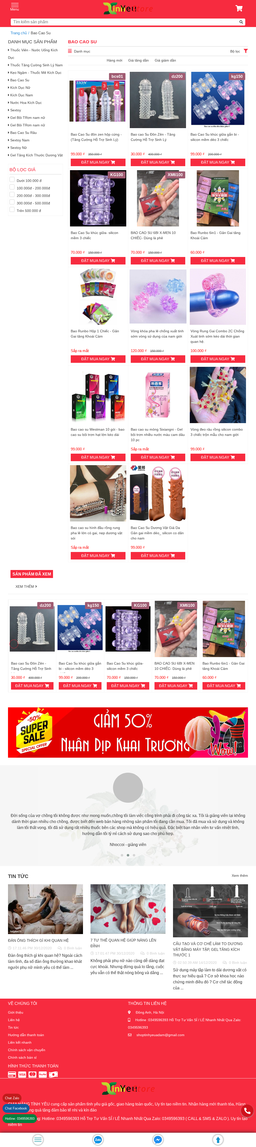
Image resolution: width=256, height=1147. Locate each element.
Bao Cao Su (19, 80)
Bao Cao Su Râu (23, 133)
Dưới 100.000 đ (29, 181)
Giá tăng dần (138, 60)
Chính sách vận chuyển (26, 1050)
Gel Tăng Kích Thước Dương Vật (36, 155)
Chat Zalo (12, 1098)
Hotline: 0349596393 (19, 1118)
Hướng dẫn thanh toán (26, 1035)
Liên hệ (14, 1020)
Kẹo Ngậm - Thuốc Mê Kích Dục (35, 73)
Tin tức (13, 1027)
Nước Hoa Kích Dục (25, 103)
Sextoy (15, 110)
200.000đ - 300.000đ (33, 196)
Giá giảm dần (165, 60)
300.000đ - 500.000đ (33, 203)
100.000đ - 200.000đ (33, 188)
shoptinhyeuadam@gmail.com (160, 1035)
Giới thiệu (15, 1012)
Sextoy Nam (19, 140)
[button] (122, 855)
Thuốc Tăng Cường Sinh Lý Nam (36, 65)
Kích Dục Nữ (19, 88)
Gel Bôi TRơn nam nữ (27, 118)
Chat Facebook (16, 1108)
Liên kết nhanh (20, 1042)
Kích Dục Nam (21, 95)
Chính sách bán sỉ (22, 1057)
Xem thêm (25, 587)
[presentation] (14, 644)
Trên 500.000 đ (28, 211)
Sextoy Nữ (18, 148)
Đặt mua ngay (95, 162)
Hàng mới (114, 60)
